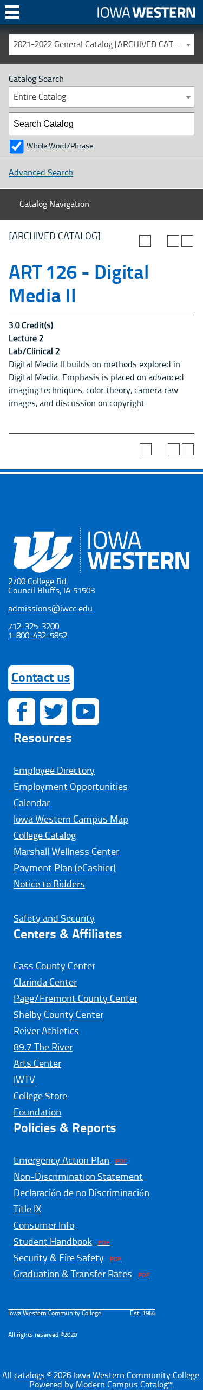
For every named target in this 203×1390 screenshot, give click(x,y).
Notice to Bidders (49, 885)
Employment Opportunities (71, 787)
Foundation (37, 1113)
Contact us (40, 678)
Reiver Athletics (46, 1031)
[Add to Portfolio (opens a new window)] (145, 241)
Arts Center (37, 1064)
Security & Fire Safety (59, 1258)
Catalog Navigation (54, 204)
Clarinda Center (45, 983)
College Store (40, 1096)
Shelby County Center (58, 1015)
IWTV (24, 1080)
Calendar (32, 803)
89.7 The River (43, 1048)
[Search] (183, 124)
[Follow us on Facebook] (21, 711)
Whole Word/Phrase (60, 146)
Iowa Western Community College (146, 12)
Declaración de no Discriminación (81, 1193)
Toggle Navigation (12, 16)
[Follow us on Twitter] (53, 711)
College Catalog (45, 836)
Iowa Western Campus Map (71, 820)
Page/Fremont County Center (75, 999)
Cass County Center (54, 966)
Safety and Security (54, 919)
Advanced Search (41, 173)
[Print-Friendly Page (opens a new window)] (173, 241)
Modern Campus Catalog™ (124, 1385)
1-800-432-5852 (37, 636)
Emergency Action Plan (61, 1161)
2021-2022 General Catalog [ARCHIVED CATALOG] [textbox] (104, 45)
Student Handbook (53, 1242)
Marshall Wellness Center (66, 852)
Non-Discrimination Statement (78, 1177)
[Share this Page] (159, 241)
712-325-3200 (33, 627)
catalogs (29, 1376)
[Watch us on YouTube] (85, 711)
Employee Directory (54, 771)
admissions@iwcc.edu (50, 609)
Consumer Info (44, 1226)
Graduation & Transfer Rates (73, 1275)
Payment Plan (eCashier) (65, 868)
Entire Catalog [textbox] (40, 97)
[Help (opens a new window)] (187, 241)
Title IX (27, 1210)
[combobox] (101, 44)
